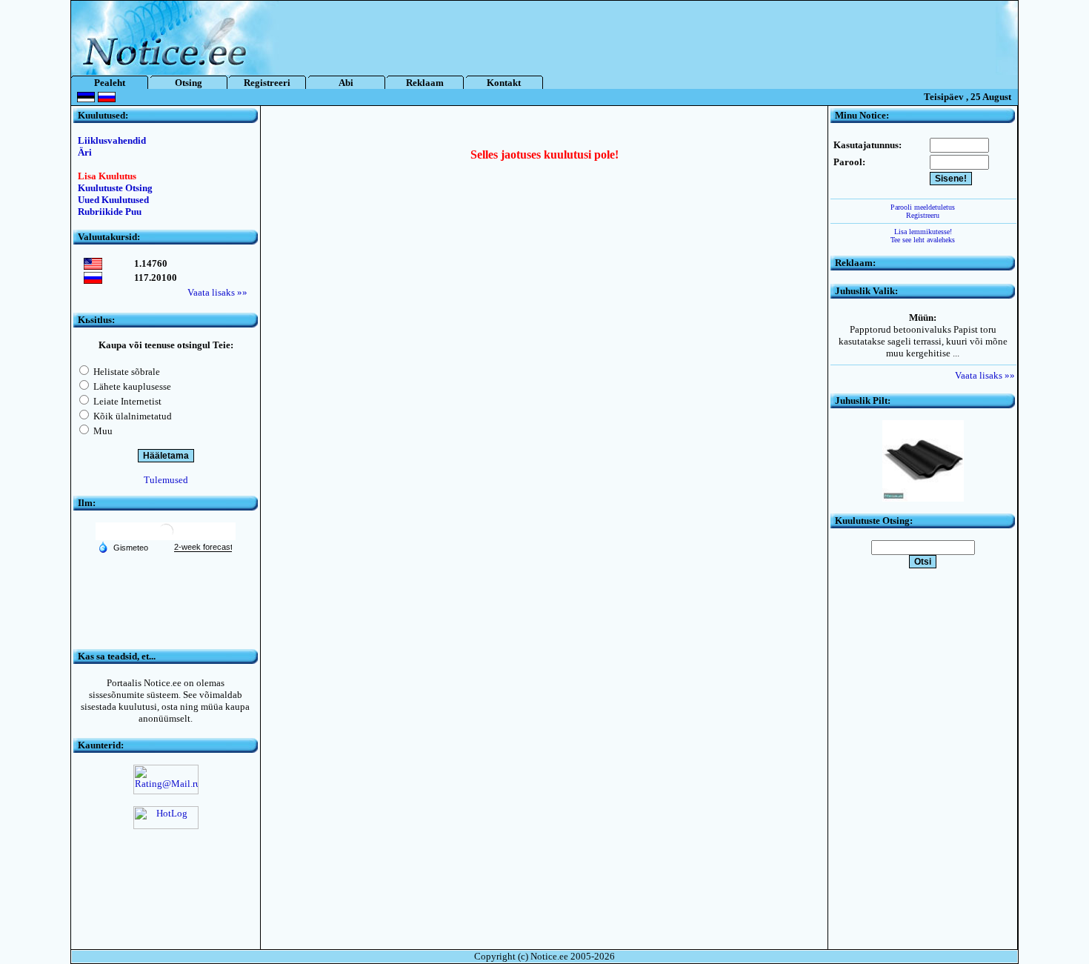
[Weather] (123, 546)
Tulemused (166, 479)
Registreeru (922, 215)
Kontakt (504, 82)
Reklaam (425, 82)
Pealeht (109, 82)
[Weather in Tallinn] (166, 536)
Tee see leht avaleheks (922, 240)
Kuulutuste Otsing (115, 187)
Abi (346, 82)
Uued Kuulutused (113, 199)
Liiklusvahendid (112, 140)
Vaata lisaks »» (217, 292)
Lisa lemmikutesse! (923, 231)
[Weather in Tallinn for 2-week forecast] (203, 547)
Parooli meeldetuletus (922, 207)
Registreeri (267, 82)
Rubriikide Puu (109, 211)
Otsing (188, 82)
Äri (85, 152)
